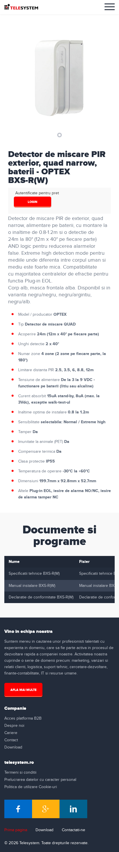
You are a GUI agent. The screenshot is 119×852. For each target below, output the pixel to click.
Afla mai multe (23, 690)
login (32, 202)
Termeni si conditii (20, 772)
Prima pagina (15, 830)
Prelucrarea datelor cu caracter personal (40, 779)
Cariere (10, 733)
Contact (11, 740)
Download (13, 747)
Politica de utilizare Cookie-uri (30, 787)
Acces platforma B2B (23, 718)
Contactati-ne (73, 830)
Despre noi (14, 725)
